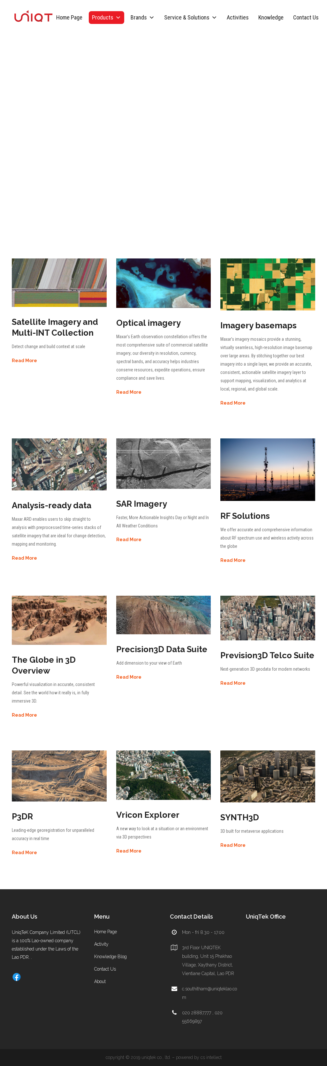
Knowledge (271, 17)
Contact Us (306, 17)
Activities (238, 17)
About (100, 981)
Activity (101, 944)
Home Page (69, 17)
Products (102, 17)
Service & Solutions (186, 17)
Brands (139, 17)
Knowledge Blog (110, 956)
